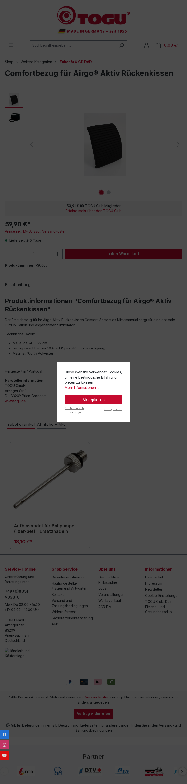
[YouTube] (4, 755)
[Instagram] (4, 744)
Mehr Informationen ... (82, 387)
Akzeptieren (93, 399)
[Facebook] (4, 734)
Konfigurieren (113, 409)
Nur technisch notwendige (74, 410)
